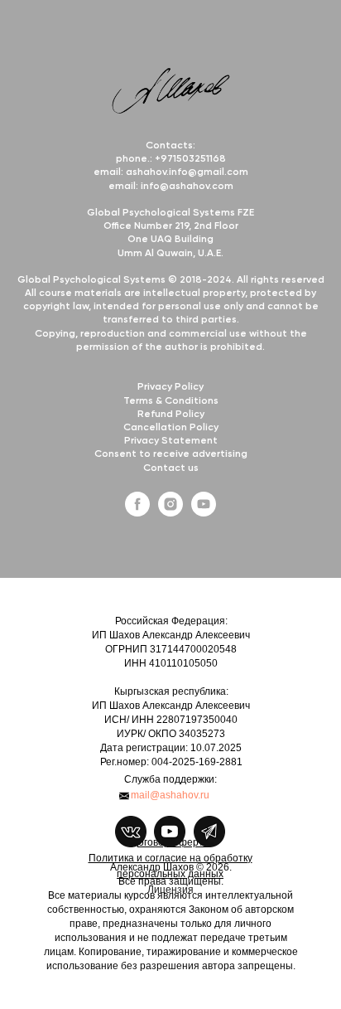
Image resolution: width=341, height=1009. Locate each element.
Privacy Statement (171, 441)
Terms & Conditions (171, 401)
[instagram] (170, 512)
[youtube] (203, 512)
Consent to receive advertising (170, 454)
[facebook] (137, 512)
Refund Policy (170, 415)
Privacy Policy (170, 387)
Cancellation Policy (171, 428)
